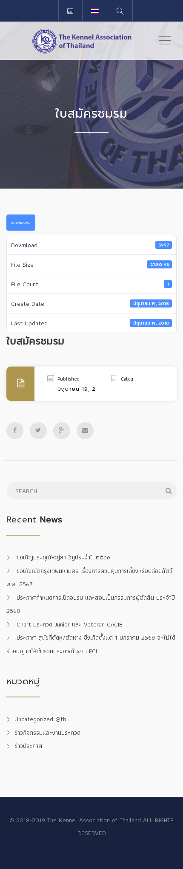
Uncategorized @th (40, 719)
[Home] (82, 41)
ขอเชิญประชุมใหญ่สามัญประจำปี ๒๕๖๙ (64, 558)
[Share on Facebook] (14, 430)
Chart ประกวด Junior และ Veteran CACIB (70, 624)
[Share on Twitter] (38, 430)
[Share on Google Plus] (61, 430)
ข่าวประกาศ (28, 746)
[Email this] (85, 430)
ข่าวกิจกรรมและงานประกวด (47, 733)
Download (21, 223)
